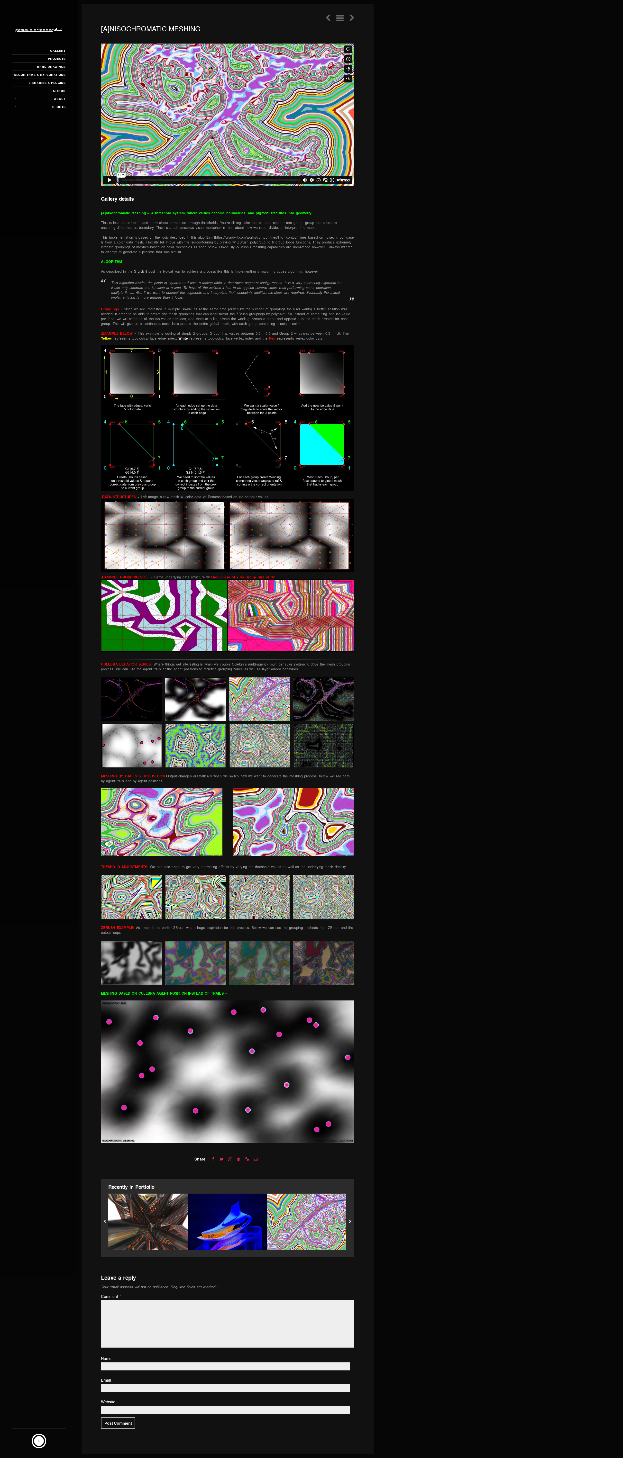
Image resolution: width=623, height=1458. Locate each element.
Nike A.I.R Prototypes (227, 1240)
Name (106, 1358)
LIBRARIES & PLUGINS (47, 83)
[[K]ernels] (148, 1222)
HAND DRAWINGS (51, 66)
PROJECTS (57, 58)
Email (106, 1380)
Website (108, 1401)
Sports (59, 107)
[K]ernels (148, 1240)
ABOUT (60, 99)
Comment (111, 1296)
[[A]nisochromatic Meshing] (306, 1222)
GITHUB (59, 91)
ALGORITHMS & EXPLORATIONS (40, 74)
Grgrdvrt (140, 271)
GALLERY (58, 50)
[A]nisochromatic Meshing (306, 1240)
